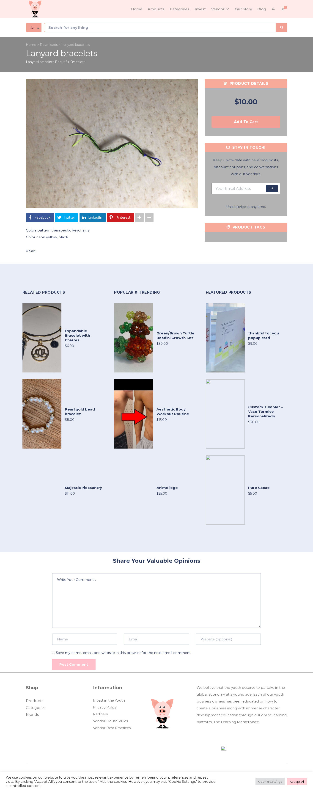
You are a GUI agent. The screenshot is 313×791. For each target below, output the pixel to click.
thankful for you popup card (263, 335)
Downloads (49, 45)
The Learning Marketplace (236, 722)
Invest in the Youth (109, 700)
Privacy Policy (105, 707)
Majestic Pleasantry (83, 487)
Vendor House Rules (110, 721)
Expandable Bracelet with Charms (77, 335)
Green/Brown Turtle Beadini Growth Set (175, 335)
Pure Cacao (259, 487)
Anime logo (167, 487)
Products (34, 701)
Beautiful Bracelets (70, 62)
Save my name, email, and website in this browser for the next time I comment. (123, 652)
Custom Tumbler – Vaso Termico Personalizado (265, 411)
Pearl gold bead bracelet (80, 411)
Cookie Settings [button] (270, 781)
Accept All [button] (297, 781)
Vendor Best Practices (112, 728)
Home (31, 45)
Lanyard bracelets (40, 62)
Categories (35, 708)
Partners (100, 714)
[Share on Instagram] (139, 217)
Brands (32, 714)
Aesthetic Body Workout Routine (172, 411)
